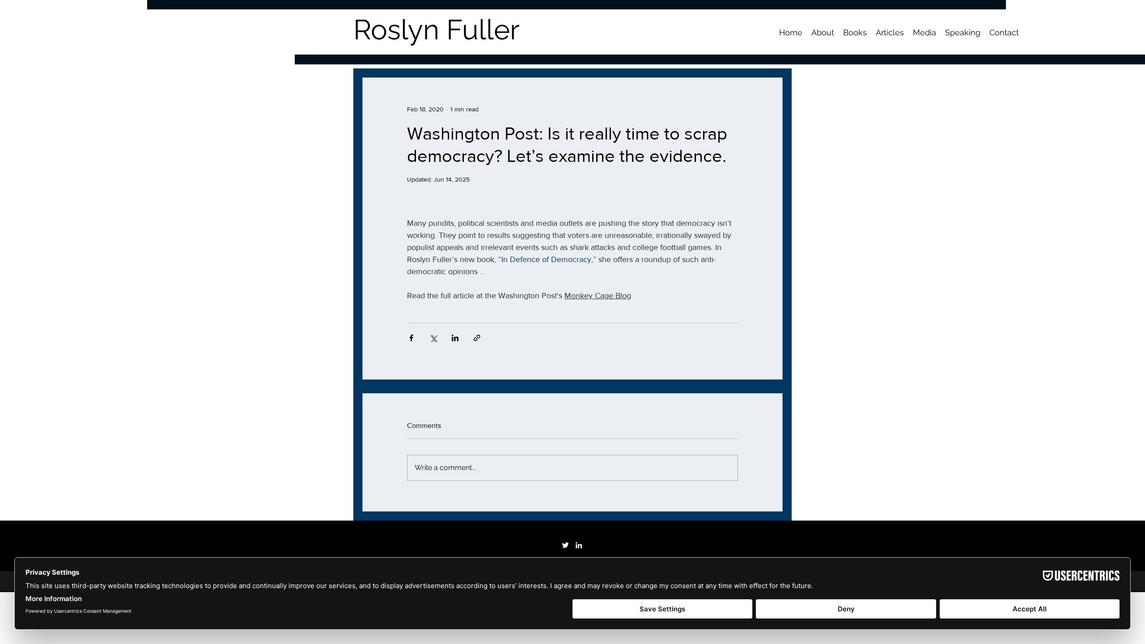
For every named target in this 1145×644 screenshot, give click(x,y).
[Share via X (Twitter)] (433, 338)
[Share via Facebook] (411, 338)
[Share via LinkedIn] (455, 338)
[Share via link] (477, 338)
